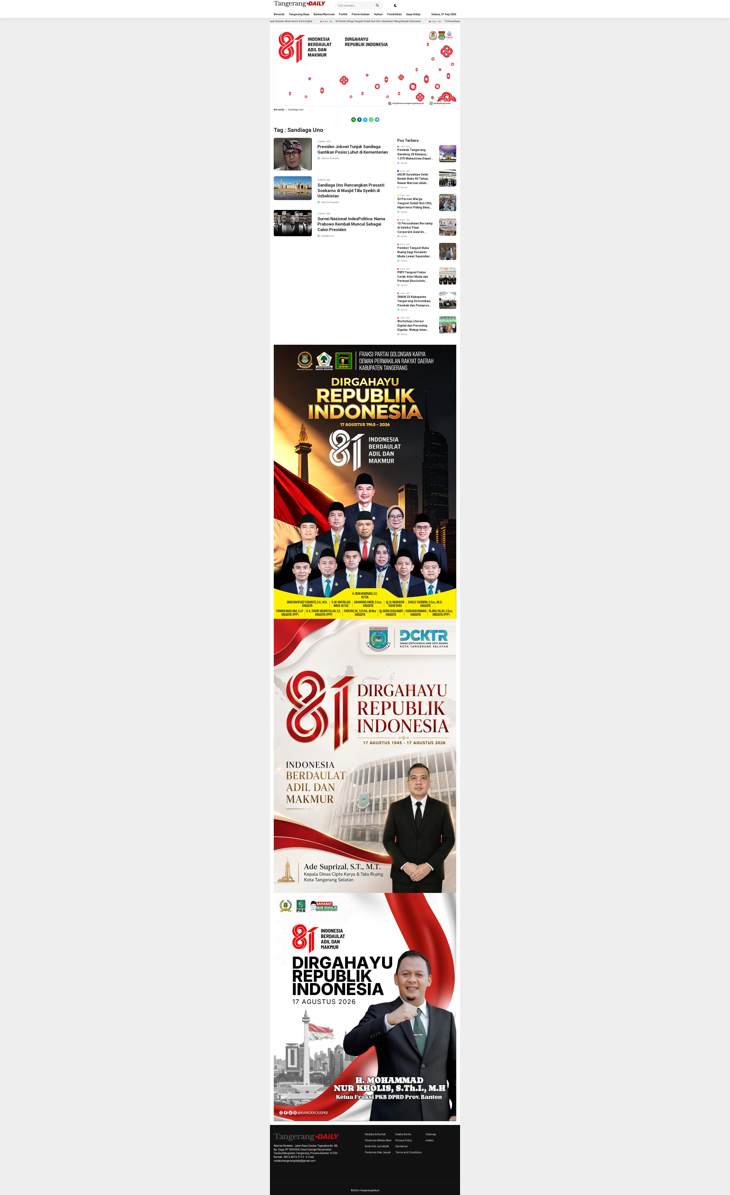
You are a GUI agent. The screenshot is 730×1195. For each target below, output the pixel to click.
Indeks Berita (403, 1134)
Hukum (378, 14)
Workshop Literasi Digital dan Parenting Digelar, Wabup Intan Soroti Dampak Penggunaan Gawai (412, 325)
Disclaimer (401, 1146)
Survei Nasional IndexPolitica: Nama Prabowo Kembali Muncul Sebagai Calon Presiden (351, 224)
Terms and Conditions (408, 1152)
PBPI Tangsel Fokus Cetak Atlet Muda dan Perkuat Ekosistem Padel (412, 276)
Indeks (430, 1140)
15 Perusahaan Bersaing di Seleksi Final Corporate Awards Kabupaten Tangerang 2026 (392, 21)
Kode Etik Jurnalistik (377, 1146)
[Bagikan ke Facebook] (359, 119)
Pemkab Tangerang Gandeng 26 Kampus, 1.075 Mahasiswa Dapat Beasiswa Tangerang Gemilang (414, 154)
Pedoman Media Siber (378, 1140)
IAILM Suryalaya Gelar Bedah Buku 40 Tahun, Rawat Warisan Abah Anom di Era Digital (412, 179)
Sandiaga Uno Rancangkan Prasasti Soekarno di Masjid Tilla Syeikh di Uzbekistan (350, 190)
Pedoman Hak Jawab (378, 1152)
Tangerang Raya (299, 14)
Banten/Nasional (324, 14)
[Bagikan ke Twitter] (365, 119)
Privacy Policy (403, 1140)
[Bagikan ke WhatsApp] (371, 119)
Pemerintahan (361, 14)
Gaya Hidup (413, 14)
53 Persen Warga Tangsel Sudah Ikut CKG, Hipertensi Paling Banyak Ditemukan (278, 21)
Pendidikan (394, 14)
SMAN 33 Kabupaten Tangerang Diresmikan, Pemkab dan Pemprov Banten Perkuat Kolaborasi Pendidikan (414, 301)
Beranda (279, 14)
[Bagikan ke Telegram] (376, 119)
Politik (343, 14)
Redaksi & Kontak (375, 1134)
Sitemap (431, 1134)
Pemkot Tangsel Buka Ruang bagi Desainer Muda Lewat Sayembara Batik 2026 (414, 252)
